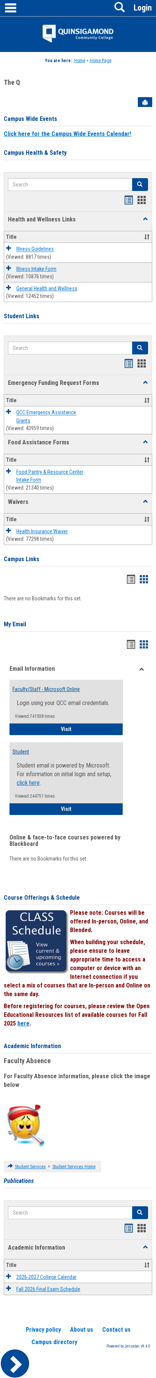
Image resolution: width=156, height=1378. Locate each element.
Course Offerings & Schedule (42, 897)
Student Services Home (73, 1166)
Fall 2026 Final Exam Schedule (48, 1289)
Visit (92, 729)
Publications (19, 1180)
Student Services (30, 1166)
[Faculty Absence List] (25, 1125)
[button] (145, 219)
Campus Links (21, 559)
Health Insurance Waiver (42, 531)
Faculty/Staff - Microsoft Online (46, 689)
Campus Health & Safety (35, 152)
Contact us (116, 1329)
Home (79, 60)
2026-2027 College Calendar (46, 1277)
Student (20, 752)
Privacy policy (43, 1329)
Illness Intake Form (36, 269)
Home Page (100, 60)
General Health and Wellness (46, 288)
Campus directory (54, 1342)
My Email (15, 624)
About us (81, 1329)
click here (28, 782)
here (23, 1023)
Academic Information (32, 1046)
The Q (12, 82)
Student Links (21, 316)
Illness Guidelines (35, 249)
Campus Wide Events (30, 118)
